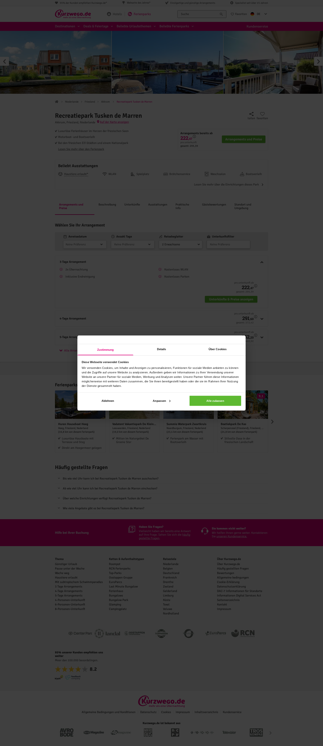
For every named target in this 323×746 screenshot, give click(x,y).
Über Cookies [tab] (218, 349)
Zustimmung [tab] (105, 349)
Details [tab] (161, 349)
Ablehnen (107, 400)
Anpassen (159, 400)
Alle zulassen (215, 400)
